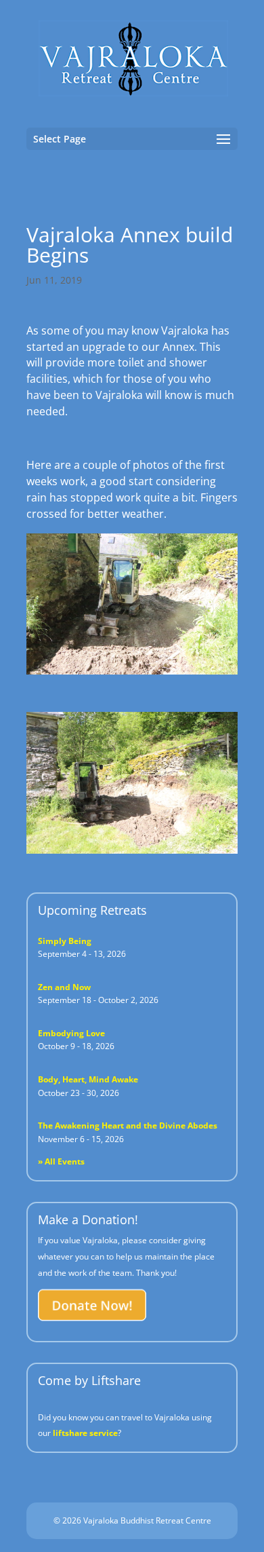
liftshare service (85, 1433)
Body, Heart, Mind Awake (88, 1079)
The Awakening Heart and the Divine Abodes (127, 1125)
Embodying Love (71, 1033)
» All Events (61, 1161)
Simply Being (64, 941)
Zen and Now (64, 987)
